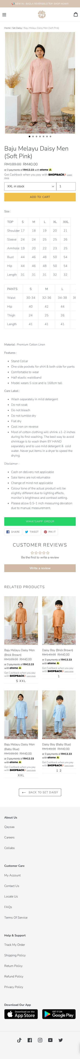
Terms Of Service (15, 917)
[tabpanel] (40, 83)
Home (7, 28)
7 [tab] (52, 138)
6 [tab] (48, 138)
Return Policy (13, 966)
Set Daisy (17, 28)
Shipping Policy (15, 955)
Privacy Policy (13, 987)
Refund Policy (13, 976)
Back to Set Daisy (43, 792)
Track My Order (14, 945)
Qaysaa (9, 827)
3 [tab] (38, 138)
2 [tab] (34, 138)
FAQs (8, 907)
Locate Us (11, 896)
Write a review (40, 568)
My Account (12, 875)
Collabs (9, 848)
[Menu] (4, 15)
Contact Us (11, 886)
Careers (9, 837)
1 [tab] (31, 138)
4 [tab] (41, 138)
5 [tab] (45, 138)
